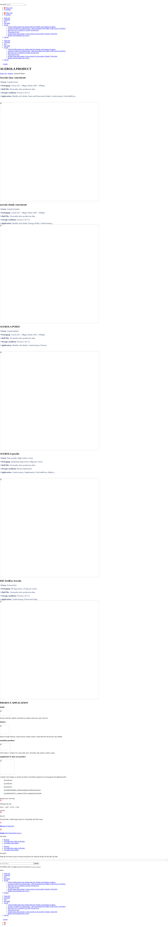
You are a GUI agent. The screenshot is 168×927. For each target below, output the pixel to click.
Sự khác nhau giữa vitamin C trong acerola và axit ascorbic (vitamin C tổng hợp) (32, 34)
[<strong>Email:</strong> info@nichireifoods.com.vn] (1, 830)
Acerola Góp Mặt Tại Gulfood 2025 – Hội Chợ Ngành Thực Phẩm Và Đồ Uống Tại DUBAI (36, 28)
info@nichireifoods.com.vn (11, 833)
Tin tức (6, 25)
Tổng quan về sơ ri (13, 32)
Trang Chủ (3, 73)
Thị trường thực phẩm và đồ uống (14, 841)
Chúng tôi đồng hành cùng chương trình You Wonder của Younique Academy (32, 27)
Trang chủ (7, 18)
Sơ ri (5, 21)
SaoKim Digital (36, 867)
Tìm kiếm (3, 4)
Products (10, 73)
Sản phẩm (7, 23)
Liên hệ (6, 37)
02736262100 (7, 826)
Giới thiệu (7, 20)
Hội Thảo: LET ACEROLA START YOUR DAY (23, 30)
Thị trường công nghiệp (11, 843)
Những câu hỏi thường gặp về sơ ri (18, 35)
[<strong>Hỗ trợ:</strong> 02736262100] (1, 823)
